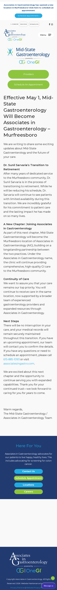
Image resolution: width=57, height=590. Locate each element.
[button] (46, 35)
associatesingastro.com (18, 363)
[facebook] (49, 24)
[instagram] (52, 24)
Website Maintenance (30, 583)
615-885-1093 (11, 359)
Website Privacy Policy (36, 588)
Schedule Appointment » (28, 16)
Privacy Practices (17, 588)
